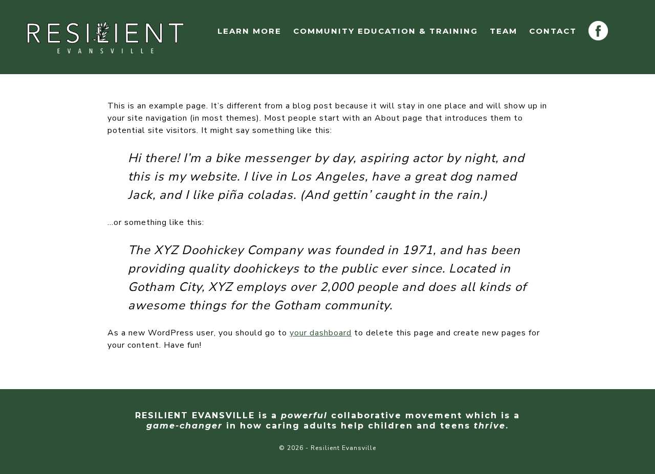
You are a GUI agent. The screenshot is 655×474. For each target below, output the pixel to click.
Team (503, 31)
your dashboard (321, 332)
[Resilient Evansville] (105, 36)
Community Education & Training (385, 31)
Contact (553, 31)
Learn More (249, 31)
